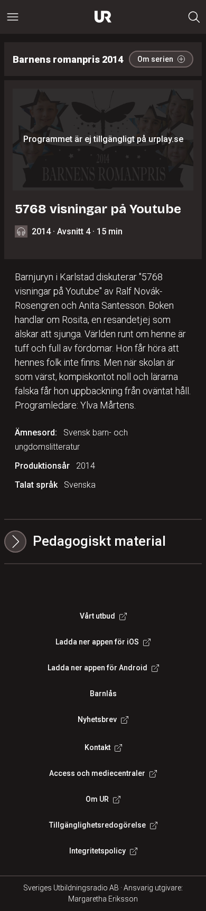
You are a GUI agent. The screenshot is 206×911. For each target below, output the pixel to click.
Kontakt (97, 747)
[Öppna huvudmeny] (12, 17)
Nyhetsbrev (97, 719)
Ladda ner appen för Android (97, 667)
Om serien (155, 59)
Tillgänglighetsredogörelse (97, 825)
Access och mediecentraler (97, 773)
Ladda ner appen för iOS (97, 642)
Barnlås (103, 693)
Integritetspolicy (97, 851)
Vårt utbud (97, 616)
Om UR (97, 799)
